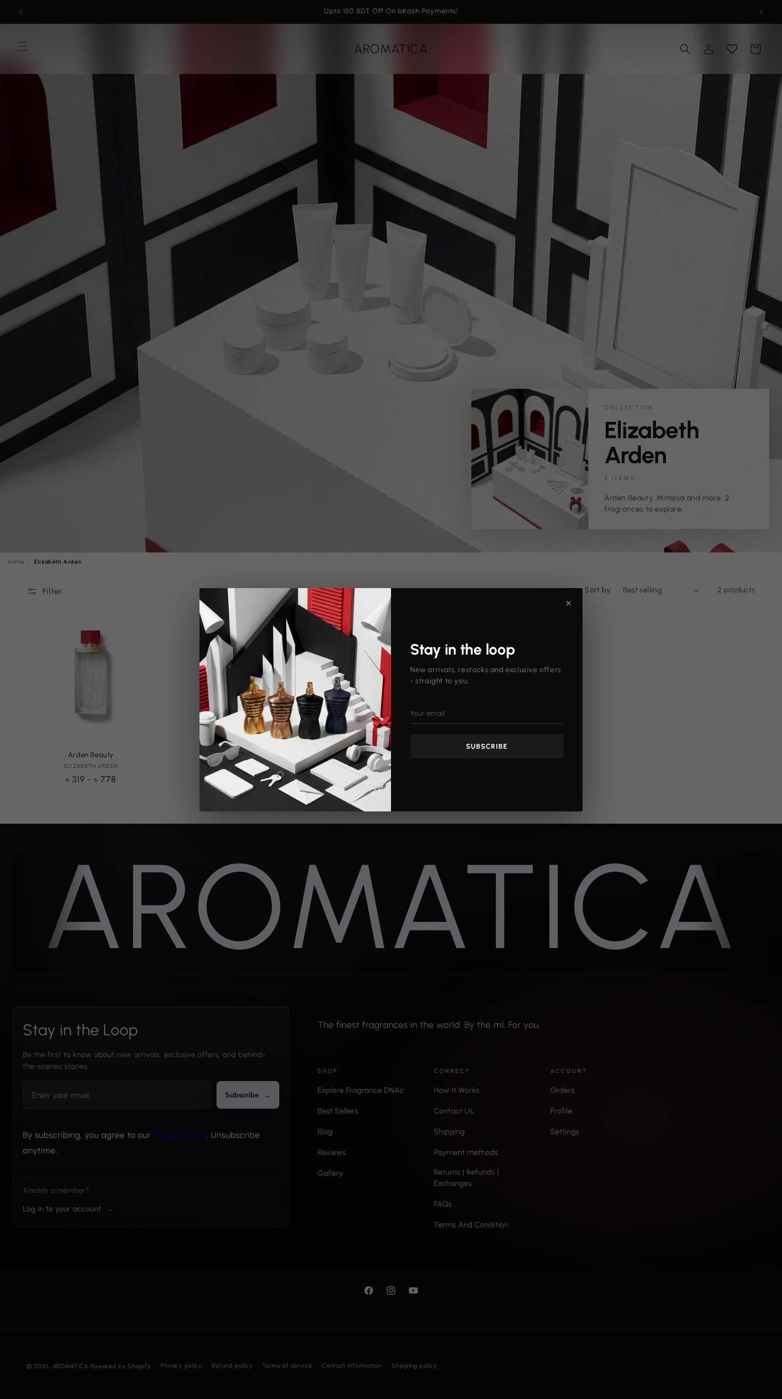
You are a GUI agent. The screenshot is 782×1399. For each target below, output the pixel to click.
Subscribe (487, 746)
